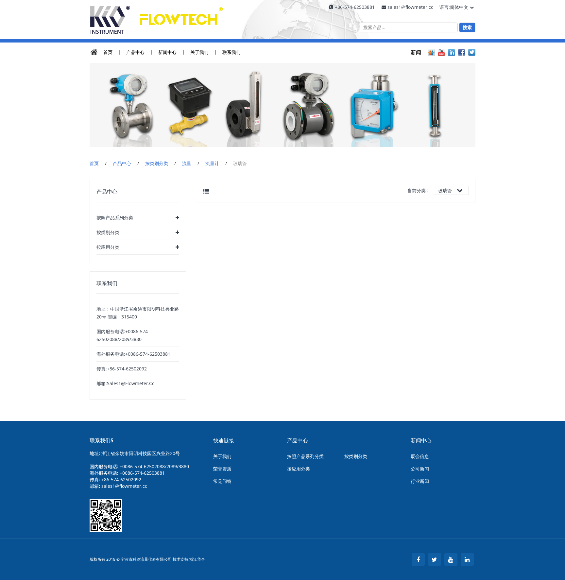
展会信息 (420, 456)
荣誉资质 (222, 469)
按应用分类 (107, 247)
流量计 (212, 163)
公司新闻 (420, 469)
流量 (186, 163)
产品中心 (135, 52)
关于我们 (199, 52)
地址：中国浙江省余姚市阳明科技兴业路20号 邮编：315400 (137, 313)
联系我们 (231, 52)
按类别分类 (156, 163)
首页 (107, 52)
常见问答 (222, 481)
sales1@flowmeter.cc (124, 486)
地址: (135, 453)
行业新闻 (420, 481)
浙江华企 (197, 559)
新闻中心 (167, 52)
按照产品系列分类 (114, 217)
